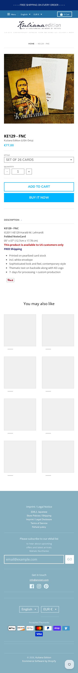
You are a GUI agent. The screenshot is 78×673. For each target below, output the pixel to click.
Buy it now (39, 197)
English (24, 14)
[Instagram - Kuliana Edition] (39, 586)
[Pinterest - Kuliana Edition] (46, 586)
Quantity (9, 167)
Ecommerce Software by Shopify (39, 660)
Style (7, 155)
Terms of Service (39, 523)
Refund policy (39, 527)
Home (31, 43)
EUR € (36, 14)
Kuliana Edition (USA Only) (18, 140)
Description (11, 219)
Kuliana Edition (43, 657)
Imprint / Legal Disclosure (39, 519)
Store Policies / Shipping (39, 515)
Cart (66, 14)
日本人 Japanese (39, 511)
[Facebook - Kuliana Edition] (31, 586)
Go (69, 559)
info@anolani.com (39, 579)
